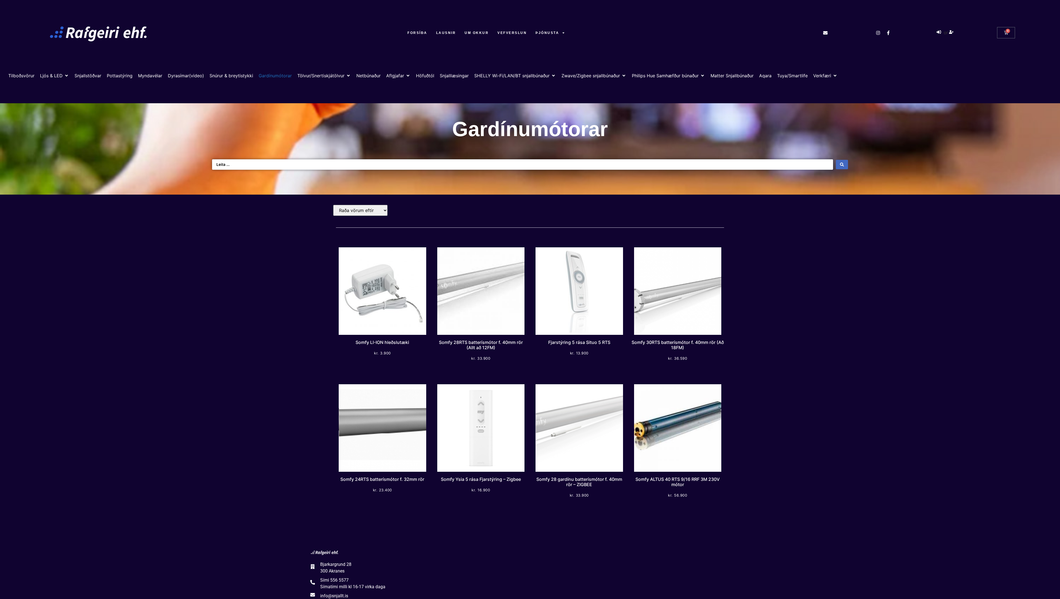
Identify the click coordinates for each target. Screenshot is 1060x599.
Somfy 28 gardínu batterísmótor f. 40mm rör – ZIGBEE (579, 481)
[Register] (952, 33)
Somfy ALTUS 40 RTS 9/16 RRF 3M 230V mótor (677, 481)
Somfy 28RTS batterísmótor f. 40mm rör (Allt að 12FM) (481, 345)
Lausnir (446, 33)
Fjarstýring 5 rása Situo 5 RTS (579, 342)
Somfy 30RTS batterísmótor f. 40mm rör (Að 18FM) (678, 345)
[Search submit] (842, 164)
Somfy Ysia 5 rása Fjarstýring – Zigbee (481, 479)
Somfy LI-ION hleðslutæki (382, 342)
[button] (54, 75)
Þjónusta (547, 33)
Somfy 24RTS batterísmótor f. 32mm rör (382, 479)
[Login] (939, 33)
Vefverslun (512, 33)
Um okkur (477, 33)
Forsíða (417, 33)
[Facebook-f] (888, 32)
